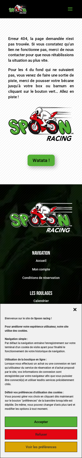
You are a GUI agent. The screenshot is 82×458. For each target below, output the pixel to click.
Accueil (41, 260)
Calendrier (41, 301)
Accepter (41, 422)
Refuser (41, 434)
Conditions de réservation (41, 278)
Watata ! (41, 160)
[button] (75, 309)
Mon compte (41, 269)
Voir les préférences (41, 447)
